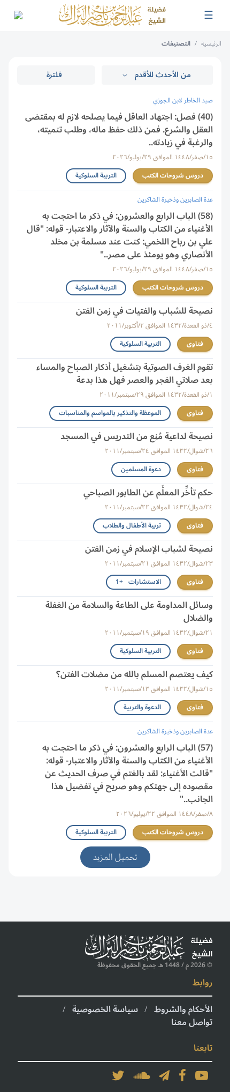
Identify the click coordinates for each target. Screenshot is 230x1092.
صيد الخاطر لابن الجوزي (183, 100)
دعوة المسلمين (141, 469)
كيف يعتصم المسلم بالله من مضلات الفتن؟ (134, 674)
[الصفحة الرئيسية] (112, 15)
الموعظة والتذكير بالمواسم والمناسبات (110, 413)
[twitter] (118, 1075)
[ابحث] (18, 15)
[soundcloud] (141, 1075)
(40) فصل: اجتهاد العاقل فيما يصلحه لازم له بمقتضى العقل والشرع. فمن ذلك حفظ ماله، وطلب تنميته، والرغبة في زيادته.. (119, 129)
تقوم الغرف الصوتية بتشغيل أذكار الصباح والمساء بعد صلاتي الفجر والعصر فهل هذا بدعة (124, 374)
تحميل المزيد (115, 857)
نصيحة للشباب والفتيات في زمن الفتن (144, 310)
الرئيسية (211, 43)
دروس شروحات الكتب (172, 175)
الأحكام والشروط (183, 1009)
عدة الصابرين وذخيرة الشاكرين (175, 199)
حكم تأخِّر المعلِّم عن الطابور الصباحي (148, 492)
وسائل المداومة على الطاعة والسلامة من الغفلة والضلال (129, 612)
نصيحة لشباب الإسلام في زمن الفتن (149, 549)
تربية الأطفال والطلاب (132, 525)
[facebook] (182, 1075)
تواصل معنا (191, 1022)
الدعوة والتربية (142, 707)
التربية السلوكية (96, 175)
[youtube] (201, 1075)
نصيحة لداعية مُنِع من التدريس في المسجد (136, 436)
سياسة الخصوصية (105, 1009)
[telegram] (164, 1075)
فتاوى (195, 344)
